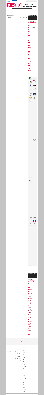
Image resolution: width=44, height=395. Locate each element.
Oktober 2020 (29, 317)
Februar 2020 (29, 63)
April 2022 (29, 308)
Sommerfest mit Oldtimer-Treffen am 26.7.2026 (32, 23)
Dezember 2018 (29, 70)
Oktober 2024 (29, 37)
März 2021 (29, 58)
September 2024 (29, 294)
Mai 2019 (29, 324)
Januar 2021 (29, 59)
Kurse (20, 353)
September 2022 (29, 49)
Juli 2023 (29, 44)
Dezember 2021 (29, 310)
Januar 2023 (29, 303)
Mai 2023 (29, 301)
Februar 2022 (29, 53)
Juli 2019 (29, 67)
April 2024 (29, 296)
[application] (32, 17)
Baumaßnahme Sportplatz (11, 21)
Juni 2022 (29, 51)
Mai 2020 (29, 319)
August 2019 (29, 66)
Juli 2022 (29, 50)
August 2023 (29, 43)
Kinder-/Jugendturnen (21, 342)
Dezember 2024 (29, 36)
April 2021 (29, 314)
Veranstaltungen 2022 (19, 358)
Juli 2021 (29, 312)
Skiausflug (18, 355)
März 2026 (29, 31)
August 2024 (29, 38)
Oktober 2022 (29, 305)
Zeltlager (20, 360)
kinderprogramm (16, 353)
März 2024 (29, 40)
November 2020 (29, 60)
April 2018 (29, 73)
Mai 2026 (29, 287)
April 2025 (29, 291)
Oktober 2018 (29, 328)
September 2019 (29, 322)
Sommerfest (22, 343)
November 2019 (29, 65)
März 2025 (29, 35)
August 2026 (29, 30)
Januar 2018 (29, 74)
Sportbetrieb (19, 356)
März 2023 (29, 45)
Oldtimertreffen (17, 354)
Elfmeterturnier (17, 349)
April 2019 (29, 68)
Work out (17, 360)
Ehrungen (21, 341)
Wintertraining (16, 360)
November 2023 (29, 42)
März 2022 (29, 52)
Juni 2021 (29, 56)
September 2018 (29, 72)
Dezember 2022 (29, 47)
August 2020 (29, 61)
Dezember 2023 (29, 298)
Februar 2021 (29, 315)
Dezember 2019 (29, 321)
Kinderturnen (18, 353)
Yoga (18, 360)
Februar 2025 (29, 292)
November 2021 (29, 54)
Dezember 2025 (29, 289)
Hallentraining (16, 351)
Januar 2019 (29, 326)
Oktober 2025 (29, 33)
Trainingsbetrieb (16, 358)
